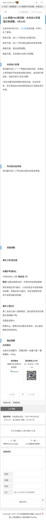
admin (17, 420)
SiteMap (33, 517)
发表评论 (24, 12)
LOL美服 (24, 28)
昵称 (6, 474)
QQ (6, 492)
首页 (6, 7)
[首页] (43, 500)
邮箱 (6, 480)
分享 (32, 394)
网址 (6, 486)
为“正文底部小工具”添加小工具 (23, 431)
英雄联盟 (12, 7)
